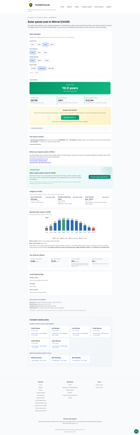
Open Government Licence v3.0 (70, 423)
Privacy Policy (99, 385)
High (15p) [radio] (51, 68)
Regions (69, 7)
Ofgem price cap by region (65, 421)
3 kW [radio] (32, 44)
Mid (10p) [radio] (42, 68)
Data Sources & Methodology (70, 387)
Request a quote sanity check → (99, 177)
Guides (77, 7)
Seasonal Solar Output (40, 410)
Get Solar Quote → (70, 117)
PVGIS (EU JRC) (54, 421)
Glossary (70, 392)
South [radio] (32, 52)
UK (28, 17)
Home (62, 7)
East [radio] (39, 52)
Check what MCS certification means (38, 160)
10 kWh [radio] (47, 60)
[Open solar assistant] (136, 431)
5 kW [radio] (45, 44)
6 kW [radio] (52, 44)
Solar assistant (99, 7)
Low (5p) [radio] (33, 68)
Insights (108, 7)
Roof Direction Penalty (40, 405)
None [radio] (32, 60)
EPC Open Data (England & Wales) (93, 421)
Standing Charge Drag (40, 403)
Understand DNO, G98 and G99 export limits (40, 162)
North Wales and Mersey (42, 17)
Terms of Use (99, 387)
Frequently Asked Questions (70, 395)
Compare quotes (87, 7)
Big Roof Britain (41, 397)
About (70, 385)
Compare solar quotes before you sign (39, 158)
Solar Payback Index (40, 400)
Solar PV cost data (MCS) (78, 421)
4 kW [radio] (39, 44)
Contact (70, 397)
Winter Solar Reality (41, 408)
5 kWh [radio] (39, 60)
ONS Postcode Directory (44, 421)
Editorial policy (70, 390)
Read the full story (36, 144)
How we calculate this (37, 128)
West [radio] (45, 52)
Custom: (31, 72)
